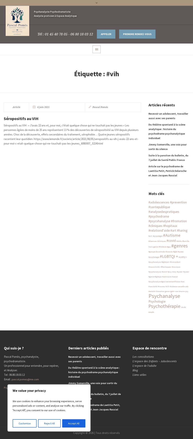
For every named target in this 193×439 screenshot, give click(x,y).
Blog (135, 370)
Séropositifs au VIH (21, 118)
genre (167, 291)
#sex (183, 281)
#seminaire (167, 276)
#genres (179, 246)
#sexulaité (153, 286)
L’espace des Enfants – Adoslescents (154, 361)
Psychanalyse (164, 295)
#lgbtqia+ (165, 262)
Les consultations (143, 356)
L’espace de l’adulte (144, 365)
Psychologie (157, 301)
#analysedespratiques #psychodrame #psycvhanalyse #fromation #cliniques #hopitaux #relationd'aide (168, 221)
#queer (180, 272)
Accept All (73, 423)
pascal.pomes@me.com (25, 379)
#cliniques (161, 241)
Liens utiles (139, 374)
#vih (167, 286)
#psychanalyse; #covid (158, 272)
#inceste (168, 251)
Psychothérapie (164, 306)
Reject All (49, 423)
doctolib (152, 291)
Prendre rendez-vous (137, 34)
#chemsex (153, 241)
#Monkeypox (166, 267)
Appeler (106, 34)
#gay (169, 247)
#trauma (161, 286)
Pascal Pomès (100, 107)
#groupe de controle (157, 251)
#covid (171, 241)
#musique (176, 267)
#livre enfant (175, 262)
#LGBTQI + (169, 256)
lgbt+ (172, 291)
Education (160, 291)
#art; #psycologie (155, 236)
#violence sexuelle (177, 286)
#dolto (179, 241)
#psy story (172, 272)
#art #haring (179, 230)
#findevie (162, 247)
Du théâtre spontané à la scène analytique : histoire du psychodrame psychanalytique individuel (94, 372)
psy (186, 291)
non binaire (180, 291)
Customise (25, 423)
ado (186, 286)
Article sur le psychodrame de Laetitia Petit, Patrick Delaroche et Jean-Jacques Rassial (167, 171)
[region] (49, 407)
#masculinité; (154, 267)
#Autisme (171, 235)
